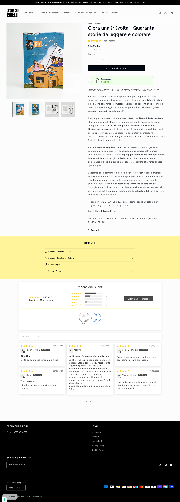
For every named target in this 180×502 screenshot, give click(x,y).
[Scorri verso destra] (79, 109)
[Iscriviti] (50, 465)
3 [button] (90, 401)
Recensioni (96, 441)
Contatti (95, 437)
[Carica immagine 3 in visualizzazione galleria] (52, 109)
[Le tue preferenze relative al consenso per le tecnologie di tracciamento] (4, 499)
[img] (26, 346)
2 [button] (86, 401)
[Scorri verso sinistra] (9, 109)
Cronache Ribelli (19, 497)
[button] (29, 12)
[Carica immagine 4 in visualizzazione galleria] (68, 109)
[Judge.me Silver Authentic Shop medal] (84, 317)
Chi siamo (96, 432)
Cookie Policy (97, 450)
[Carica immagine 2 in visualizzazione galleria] (36, 109)
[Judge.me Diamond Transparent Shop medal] (96, 317)
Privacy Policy (97, 446)
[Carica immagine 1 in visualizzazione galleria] (19, 109)
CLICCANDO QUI (96, 222)
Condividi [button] (94, 230)
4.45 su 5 (47, 297)
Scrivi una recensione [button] (139, 299)
